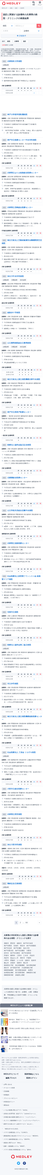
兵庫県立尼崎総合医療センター (20, 207)
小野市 (6, 960)
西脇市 (12, 960)
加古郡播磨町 (20, 965)
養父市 (25, 963)
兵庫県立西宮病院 (14, 814)
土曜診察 (6, 65)
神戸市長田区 (26, 953)
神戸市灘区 (18, 948)
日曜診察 (14, 280)
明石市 (22, 946)
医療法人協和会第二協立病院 (19, 645)
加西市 (30, 970)
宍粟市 (28, 958)
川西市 (28, 950)
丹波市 (32, 955)
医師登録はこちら (32, 1074)
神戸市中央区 (28, 943)
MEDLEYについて (11, 1074)
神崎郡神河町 (9, 975)
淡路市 (27, 960)
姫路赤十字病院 (13, 312)
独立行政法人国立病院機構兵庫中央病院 (23, 379)
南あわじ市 (14, 958)
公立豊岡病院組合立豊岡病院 (19, 343)
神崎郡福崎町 (9, 970)
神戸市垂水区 (9, 950)
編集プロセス (11, 1078)
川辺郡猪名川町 (27, 968)
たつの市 (20, 960)
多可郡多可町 (15, 968)
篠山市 (6, 963)
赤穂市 (12, 963)
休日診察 (23, 280)
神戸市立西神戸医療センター (19, 412)
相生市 (6, 968)
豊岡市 (12, 955)
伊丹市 (6, 953)
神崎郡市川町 (31, 972)
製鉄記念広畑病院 (14, 883)
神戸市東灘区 (31, 946)
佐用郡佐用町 (9, 972)
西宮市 (12, 943)
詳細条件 (22, 36)
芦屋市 (6, 955)
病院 (4, 61)
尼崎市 (6, 943)
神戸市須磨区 (20, 950)
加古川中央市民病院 (15, 276)
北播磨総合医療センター (17, 478)
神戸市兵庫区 (15, 953)
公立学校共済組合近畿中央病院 (20, 510)
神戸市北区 (8, 948)
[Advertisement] (22, 103)
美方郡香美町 (20, 972)
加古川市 (26, 948)
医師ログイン (31, 1078)
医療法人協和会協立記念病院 (19, 445)
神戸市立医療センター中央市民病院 (21, 140)
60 (27, 923)
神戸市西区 (8, 946)
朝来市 (33, 960)
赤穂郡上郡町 (20, 975)
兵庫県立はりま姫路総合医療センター (22, 173)
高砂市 (6, 958)
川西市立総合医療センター (18, 789)
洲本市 (22, 958)
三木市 (25, 955)
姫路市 (19, 943)
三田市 (19, 955)
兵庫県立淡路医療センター (18, 543)
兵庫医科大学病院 (14, 61)
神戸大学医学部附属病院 (17, 114)
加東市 (19, 963)
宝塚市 (16, 946)
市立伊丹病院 (12, 684)
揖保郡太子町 (9, 965)
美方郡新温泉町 (20, 970)
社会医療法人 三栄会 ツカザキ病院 (21, 752)
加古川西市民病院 (14, 845)
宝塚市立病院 (12, 612)
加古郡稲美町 (31, 965)
